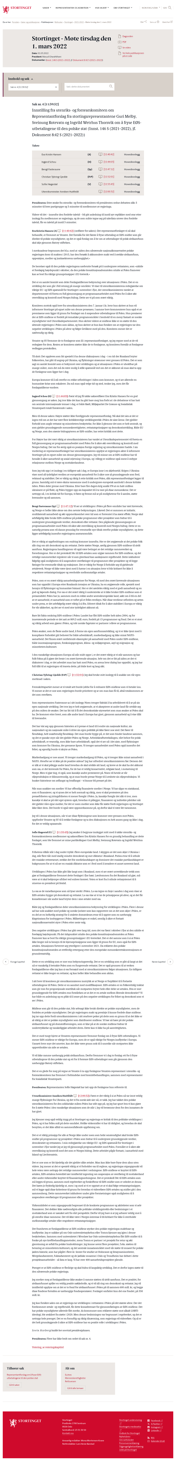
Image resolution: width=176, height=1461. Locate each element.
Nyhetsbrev (124, 1436)
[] (68, 231)
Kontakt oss (68, 1433)
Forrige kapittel (17, 961)
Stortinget (68, 22)
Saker (46, 7)
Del (142, 22)
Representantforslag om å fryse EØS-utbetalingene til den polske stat (24, 1376)
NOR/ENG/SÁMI (150, 7)
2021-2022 (79, 22)
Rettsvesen (70, 1381)
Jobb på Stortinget (128, 1449)
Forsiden (15, 22)
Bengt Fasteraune (51, 169)
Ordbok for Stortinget (129, 1433)
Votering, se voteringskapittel (48, 1347)
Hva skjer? (101, 7)
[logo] (17, 10)
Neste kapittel (159, 961)
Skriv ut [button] (153, 22)
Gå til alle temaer (75, 1388)
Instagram (155, 1427)
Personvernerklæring (129, 1443)
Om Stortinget (122, 7)
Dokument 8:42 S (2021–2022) (87, 60)
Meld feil (166, 22)
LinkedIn (155, 1430)
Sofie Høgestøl (49, 184)
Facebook (155, 1420)
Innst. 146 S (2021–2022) (58, 60)
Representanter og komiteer (72, 7)
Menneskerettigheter (75, 1377)
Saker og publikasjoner (30, 22)
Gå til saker (14, 1384)
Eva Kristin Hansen (51, 154)
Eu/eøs (68, 1374)
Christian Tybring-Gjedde (55, 176)
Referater (59, 22)
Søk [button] (165, 7)
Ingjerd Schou (49, 161)
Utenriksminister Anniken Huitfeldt (60, 191)
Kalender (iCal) (158, 1441)
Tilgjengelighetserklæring (131, 1446)
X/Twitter (155, 1424)
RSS (152, 1438)
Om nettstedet (126, 1439)
